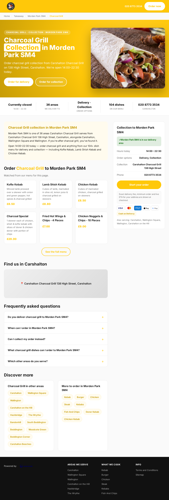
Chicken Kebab (72, 419)
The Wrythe (34, 415)
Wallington (15, 400)
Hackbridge (16, 415)
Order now (154, 6)
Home (7, 16)
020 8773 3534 (133, 6)
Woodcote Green (37, 429)
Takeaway (19, 16)
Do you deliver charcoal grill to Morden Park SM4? (38, 317)
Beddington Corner (20, 436)
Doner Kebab (92, 412)
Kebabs (80, 404)
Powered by (10, 466)
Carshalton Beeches (20, 444)
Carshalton (15, 393)
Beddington (16, 429)
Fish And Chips (72, 412)
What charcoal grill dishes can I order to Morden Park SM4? (44, 350)
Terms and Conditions (147, 470)
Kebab (67, 397)
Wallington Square (37, 393)
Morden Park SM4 (37, 16)
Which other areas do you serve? (28, 361)
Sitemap (140, 474)
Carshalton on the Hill (21, 407)
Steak (67, 404)
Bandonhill (15, 422)
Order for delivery (18, 81)
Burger (80, 397)
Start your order (139, 184)
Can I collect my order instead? (26, 339)
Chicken (94, 397)
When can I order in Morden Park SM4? (31, 328)
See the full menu (56, 251)
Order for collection (51, 81)
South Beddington (36, 422)
